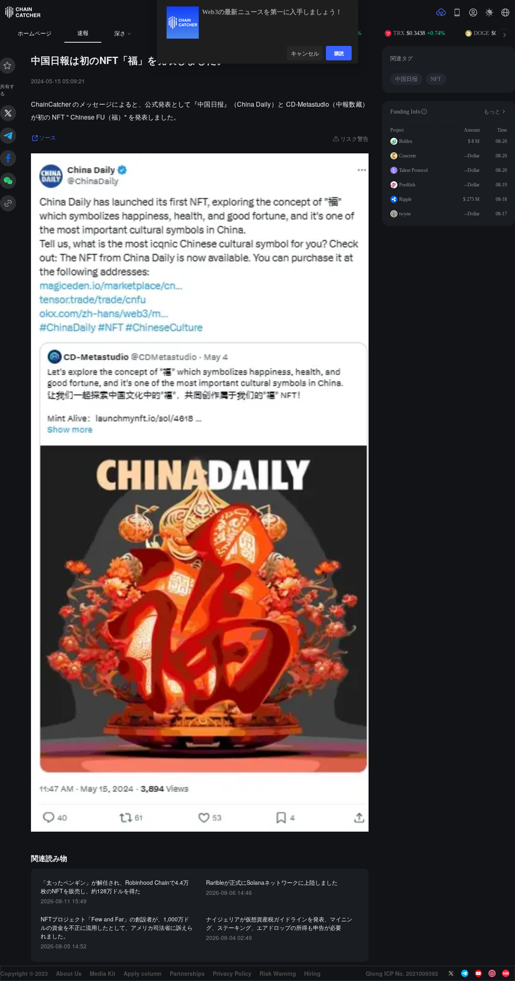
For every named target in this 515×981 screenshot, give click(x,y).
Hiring (312, 973)
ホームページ (35, 34)
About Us (69, 973)
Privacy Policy (232, 973)
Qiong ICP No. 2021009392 (402, 973)
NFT (436, 79)
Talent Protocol (413, 170)
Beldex (405, 141)
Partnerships (187, 973)
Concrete (407, 156)
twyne (405, 214)
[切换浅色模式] (489, 12)
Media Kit (102, 973)
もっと (492, 112)
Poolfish (407, 185)
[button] (505, 12)
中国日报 (406, 79)
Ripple (405, 199)
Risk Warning (278, 973)
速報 (83, 33)
